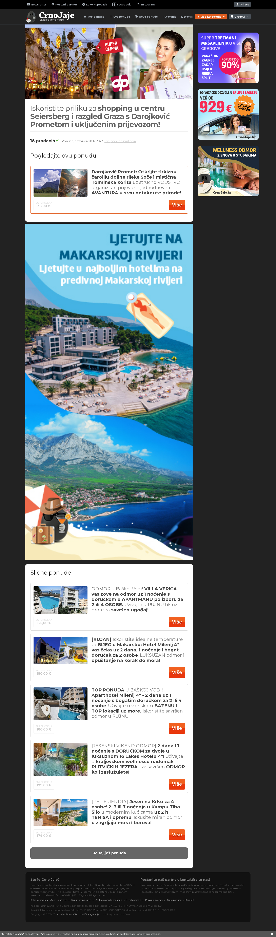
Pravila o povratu (154, 900)
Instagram (147, 4)
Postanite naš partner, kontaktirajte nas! (175, 880)
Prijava (242, 4)
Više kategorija (210, 17)
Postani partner (64, 4)
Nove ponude (146, 17)
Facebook (124, 4)
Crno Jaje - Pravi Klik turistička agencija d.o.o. (79, 914)
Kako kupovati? (94, 4)
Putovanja (169, 16)
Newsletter (36, 4)
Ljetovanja (188, 16)
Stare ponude (174, 900)
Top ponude (93, 17)
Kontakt (189, 900)
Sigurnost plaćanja (81, 900)
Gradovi (239, 17)
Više (177, 205)
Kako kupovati (38, 900)
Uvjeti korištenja (58, 900)
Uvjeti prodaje (133, 900)
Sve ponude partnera (120, 141)
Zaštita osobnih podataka (108, 900)
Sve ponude (119, 17)
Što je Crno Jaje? (45, 880)
